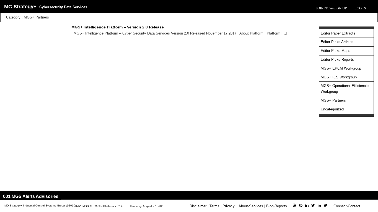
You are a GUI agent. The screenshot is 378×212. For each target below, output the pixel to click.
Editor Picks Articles (337, 42)
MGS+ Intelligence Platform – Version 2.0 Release (117, 27)
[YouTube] (294, 205)
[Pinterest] (300, 205)
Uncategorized (332, 109)
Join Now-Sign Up (331, 8)
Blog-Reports (276, 206)
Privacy (228, 206)
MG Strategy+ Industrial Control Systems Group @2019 (39, 205)
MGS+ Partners (333, 100)
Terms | (215, 206)
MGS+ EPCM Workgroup (341, 68)
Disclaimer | (199, 206)
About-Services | (252, 206)
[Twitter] (313, 205)
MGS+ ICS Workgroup (339, 77)
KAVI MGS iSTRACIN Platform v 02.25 (99, 206)
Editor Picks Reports (337, 59)
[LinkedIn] (307, 205)
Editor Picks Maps (335, 51)
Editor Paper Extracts (338, 33)
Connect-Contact (346, 206)
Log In (360, 8)
